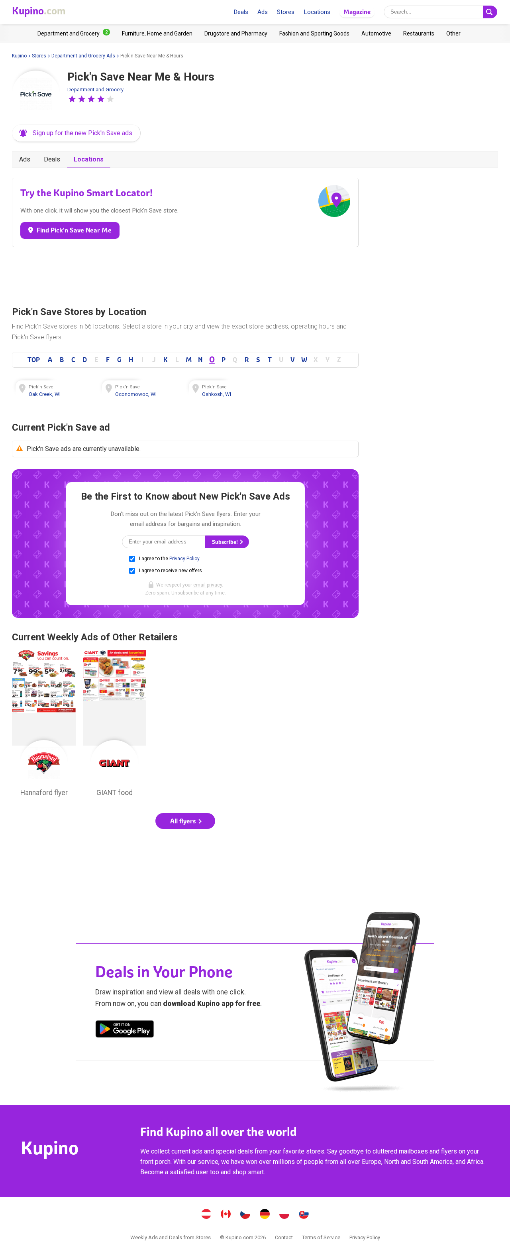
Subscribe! (225, 542)
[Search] (490, 12)
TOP (33, 360)
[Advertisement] (185, 275)
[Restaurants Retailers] (418, 33)
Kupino (19, 56)
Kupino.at (206, 1215)
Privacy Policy (184, 558)
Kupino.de (265, 1215)
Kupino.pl (284, 1215)
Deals (240, 12)
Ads (262, 12)
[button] (72, 99)
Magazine (357, 12)
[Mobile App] (124, 1030)
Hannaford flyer (44, 725)
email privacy (207, 585)
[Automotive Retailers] (376, 33)
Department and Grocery (95, 90)
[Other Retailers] (453, 33)
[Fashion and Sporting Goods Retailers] (314, 33)
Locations (317, 12)
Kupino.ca (226, 1215)
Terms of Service (321, 1237)
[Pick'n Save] (36, 94)
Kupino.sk (304, 1215)
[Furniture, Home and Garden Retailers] (157, 33)
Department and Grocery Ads (83, 56)
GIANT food (115, 725)
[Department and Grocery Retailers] (73, 33)
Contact (284, 1237)
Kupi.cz (245, 1215)
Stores (285, 12)
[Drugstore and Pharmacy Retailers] (235, 33)
